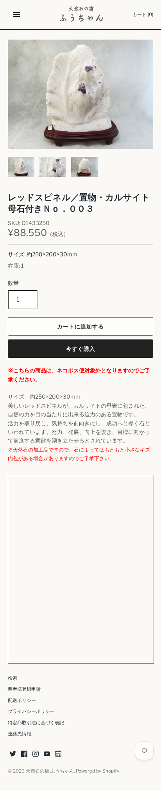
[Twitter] (13, 754)
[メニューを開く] (16, 14)
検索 (12, 678)
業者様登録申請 (24, 689)
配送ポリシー (22, 700)
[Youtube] (47, 754)
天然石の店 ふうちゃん (50, 771)
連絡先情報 (19, 734)
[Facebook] (24, 754)
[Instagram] (35, 754)
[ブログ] (58, 754)
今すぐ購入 (80, 348)
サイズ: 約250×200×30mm (42, 254)
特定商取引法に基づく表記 (36, 723)
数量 (13, 282)
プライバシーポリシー (31, 711)
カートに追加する (80, 326)
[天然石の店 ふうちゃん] (80, 14)
